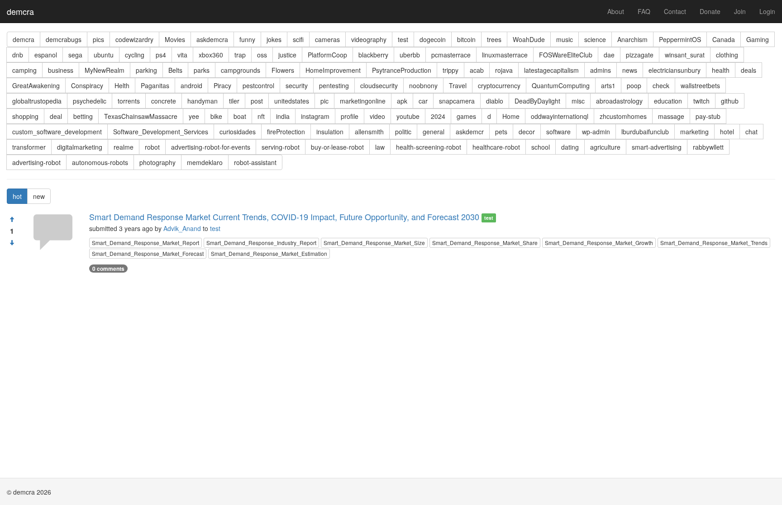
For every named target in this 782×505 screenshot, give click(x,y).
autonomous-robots (100, 162)
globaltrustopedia (37, 100)
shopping (25, 116)
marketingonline (363, 100)
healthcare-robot (496, 146)
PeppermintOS (680, 39)
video (377, 116)
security (297, 85)
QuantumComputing (561, 85)
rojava (504, 70)
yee (194, 116)
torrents (129, 100)
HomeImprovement (333, 70)
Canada (723, 39)
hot (17, 196)
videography (368, 39)
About (615, 11)
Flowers (283, 70)
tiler (234, 100)
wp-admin (596, 131)
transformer (29, 146)
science (595, 39)
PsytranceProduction (401, 70)
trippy (450, 70)
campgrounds (240, 70)
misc (578, 100)
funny (247, 39)
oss (262, 54)
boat (240, 116)
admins (600, 70)
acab (477, 70)
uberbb (410, 54)
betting (83, 116)
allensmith (369, 131)
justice (287, 54)
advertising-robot (36, 162)
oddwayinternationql (559, 116)
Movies (175, 39)
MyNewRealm (104, 70)
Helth (121, 85)
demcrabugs (63, 39)
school (540, 146)
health (721, 70)
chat (751, 131)
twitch (701, 100)
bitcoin (466, 39)
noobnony (423, 85)
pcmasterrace (451, 54)
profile (349, 116)
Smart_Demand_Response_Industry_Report (261, 242)
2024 (438, 116)
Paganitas (155, 85)
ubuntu (104, 54)
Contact (675, 11)
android (191, 85)
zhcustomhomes (623, 116)
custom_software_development (57, 131)
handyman (202, 100)
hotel (727, 131)
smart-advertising (657, 146)
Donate (710, 11)
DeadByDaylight (537, 100)
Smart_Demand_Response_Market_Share (485, 242)
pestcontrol (258, 85)
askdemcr (470, 131)
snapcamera (457, 100)
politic (403, 131)
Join (740, 11)
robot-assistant (255, 162)
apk (402, 100)
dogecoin (433, 39)
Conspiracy (87, 85)
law (380, 146)
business (60, 70)
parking (146, 70)
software (558, 131)
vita (182, 54)
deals (748, 70)
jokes (274, 39)
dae (609, 54)
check (661, 85)
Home (511, 116)
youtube (408, 116)
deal (56, 116)
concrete (163, 100)
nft (261, 116)
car (423, 100)
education (668, 100)
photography (157, 162)
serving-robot (281, 146)
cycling (134, 54)
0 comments (108, 268)
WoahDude (529, 39)
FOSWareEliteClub (565, 54)
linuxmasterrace (505, 54)
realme (124, 146)
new (39, 196)
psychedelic (89, 100)
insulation (329, 131)
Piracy (222, 85)
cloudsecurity (379, 85)
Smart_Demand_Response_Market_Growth (599, 242)
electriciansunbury (674, 70)
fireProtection (286, 131)
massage (671, 116)
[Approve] (11, 219)
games (466, 116)
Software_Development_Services (160, 131)
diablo (494, 100)
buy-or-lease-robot (337, 146)
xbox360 (211, 54)
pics (98, 39)
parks (202, 70)
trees (494, 39)
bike (216, 116)
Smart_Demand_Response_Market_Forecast (148, 253)
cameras (327, 39)
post (257, 100)
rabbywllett (708, 146)
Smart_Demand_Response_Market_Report (145, 242)
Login (767, 11)
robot (152, 146)
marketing (694, 131)
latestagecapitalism (551, 70)
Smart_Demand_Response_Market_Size (374, 242)
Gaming (757, 39)
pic (324, 100)
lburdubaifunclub (645, 131)
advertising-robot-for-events (210, 146)
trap (240, 54)
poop (634, 85)
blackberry (373, 54)
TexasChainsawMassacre (140, 116)
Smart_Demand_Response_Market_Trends (714, 242)
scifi (298, 39)
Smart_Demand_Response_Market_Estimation (269, 253)
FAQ (644, 11)
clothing (727, 54)
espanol (45, 54)
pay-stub (708, 116)
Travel (458, 85)
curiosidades (237, 131)
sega (75, 54)
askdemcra (212, 39)
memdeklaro (205, 162)
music (564, 39)
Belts (175, 70)
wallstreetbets (700, 85)
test (403, 39)
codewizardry (134, 39)
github (730, 100)
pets (501, 131)
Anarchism (632, 39)
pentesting (334, 85)
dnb (17, 54)
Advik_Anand (182, 228)
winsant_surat (685, 54)
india (283, 116)
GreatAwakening (36, 85)
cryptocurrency (499, 85)
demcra (20, 11)
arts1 (608, 85)
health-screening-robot (428, 146)
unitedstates (291, 100)
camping (24, 70)
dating (570, 146)
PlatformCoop (327, 54)
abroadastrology (619, 100)
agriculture (605, 146)
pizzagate (639, 54)
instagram (315, 116)
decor (527, 131)
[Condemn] (11, 243)
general (433, 131)
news (629, 70)
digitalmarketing (79, 146)
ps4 (161, 54)
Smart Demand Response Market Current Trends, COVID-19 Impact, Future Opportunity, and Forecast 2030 (284, 216)
